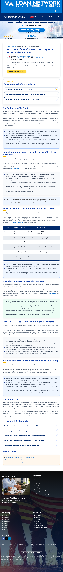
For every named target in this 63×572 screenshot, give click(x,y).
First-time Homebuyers (41, 490)
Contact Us (37, 523)
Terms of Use (42, 544)
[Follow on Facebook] (3, 538)
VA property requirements (17, 168)
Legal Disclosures (39, 525)
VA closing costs (53, 293)
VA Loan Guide (38, 478)
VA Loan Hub (38, 482)
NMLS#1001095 (40, 58)
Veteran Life (6, 525)
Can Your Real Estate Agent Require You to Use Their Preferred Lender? (13, 500)
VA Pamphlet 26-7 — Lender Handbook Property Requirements (19, 457)
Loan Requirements (40, 488)
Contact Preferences (22, 548)
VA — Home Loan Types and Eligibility (14, 459)
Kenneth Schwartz (23, 58)
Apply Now (37, 515)
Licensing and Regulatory (8, 548)
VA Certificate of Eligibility (41, 494)
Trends (5, 523)
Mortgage (6, 519)
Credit (5, 529)
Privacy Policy (34, 544)
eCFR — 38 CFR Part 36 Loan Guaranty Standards (16, 462)
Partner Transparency (41, 527)
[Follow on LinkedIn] (9, 538)
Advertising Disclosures (52, 544)
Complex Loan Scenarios (41, 480)
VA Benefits (37, 484)
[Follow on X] (6, 538)
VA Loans (14, 46)
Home (8, 46)
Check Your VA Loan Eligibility (17, 71)
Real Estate (6, 521)
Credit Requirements (40, 486)
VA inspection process (18, 222)
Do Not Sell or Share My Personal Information (31, 552)
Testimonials (38, 521)
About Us (37, 517)
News (5, 527)
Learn (5, 515)
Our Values (37, 519)
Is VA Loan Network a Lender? (21, 544)
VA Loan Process (39, 492)
